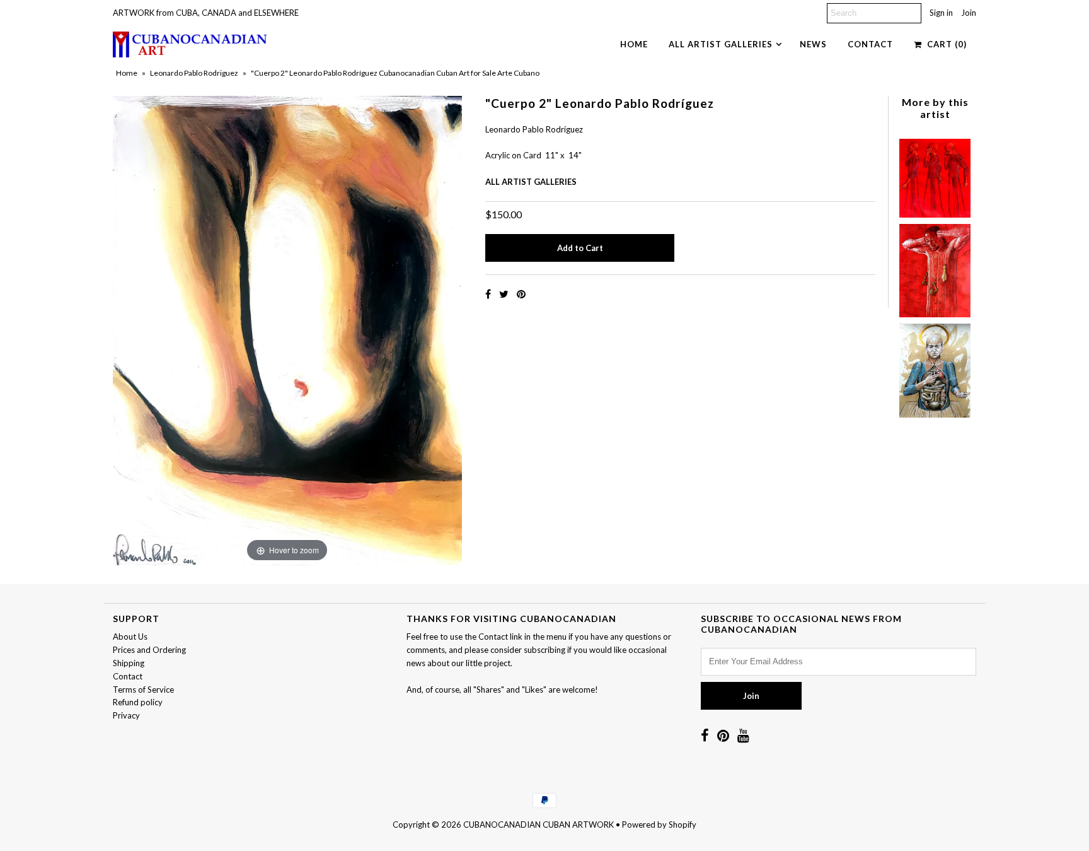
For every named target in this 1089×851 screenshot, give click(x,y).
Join (968, 13)
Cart (944, 44)
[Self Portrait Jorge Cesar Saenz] (934, 267)
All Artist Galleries (721, 44)
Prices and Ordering (149, 650)
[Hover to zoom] (287, 329)
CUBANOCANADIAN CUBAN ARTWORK (538, 824)
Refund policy (138, 702)
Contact (870, 44)
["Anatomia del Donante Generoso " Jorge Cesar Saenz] (934, 367)
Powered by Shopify (659, 824)
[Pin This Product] (521, 294)
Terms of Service (143, 689)
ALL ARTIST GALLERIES (531, 182)
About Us (130, 636)
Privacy (126, 715)
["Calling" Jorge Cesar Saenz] (934, 175)
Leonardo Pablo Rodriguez (194, 73)
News (813, 44)
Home (634, 44)
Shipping (128, 663)
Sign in (941, 13)
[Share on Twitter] (504, 294)
